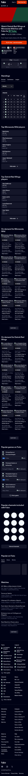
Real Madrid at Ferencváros (10, 622)
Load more (13, 328)
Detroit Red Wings (19, 47)
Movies (14, 560)
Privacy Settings (19, 752)
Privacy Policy (14, 773)
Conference (10, 79)
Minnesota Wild (8, 50)
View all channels (14, 546)
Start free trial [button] (21, 2)
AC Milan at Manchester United (11, 586)
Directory (21, 773)
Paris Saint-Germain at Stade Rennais (13, 606)
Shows (8, 560)
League (17, 79)
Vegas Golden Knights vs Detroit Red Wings (6, 399)
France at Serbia (6, 593)
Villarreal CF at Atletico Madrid (11, 600)
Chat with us (18, 755)
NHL (10, 47)
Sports (3, 560)
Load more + (14, 631)
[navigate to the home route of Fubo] (3, 2)
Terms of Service (5, 773)
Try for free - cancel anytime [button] (14, 42)
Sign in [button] (14, 2)
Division (3, 79)
